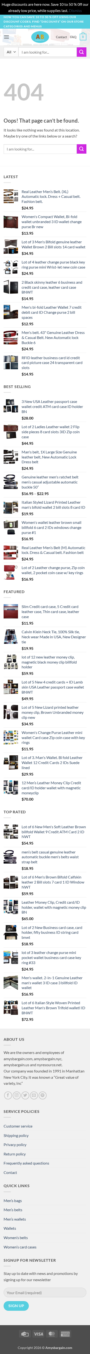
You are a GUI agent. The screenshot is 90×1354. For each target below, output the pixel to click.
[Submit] (81, 52)
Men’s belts (13, 1209)
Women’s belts (16, 1237)
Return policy (15, 1154)
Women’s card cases (20, 1247)
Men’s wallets (15, 1219)
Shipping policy (16, 1135)
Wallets (10, 1228)
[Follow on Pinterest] (43, 1095)
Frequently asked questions (26, 1163)
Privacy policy (15, 1144)
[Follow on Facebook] (8, 1095)
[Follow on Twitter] (25, 1095)
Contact (61, 37)
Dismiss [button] (75, 10)
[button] (6, 37)
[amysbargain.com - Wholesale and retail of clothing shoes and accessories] (40, 37)
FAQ (73, 37)
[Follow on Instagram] (17, 1095)
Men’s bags (13, 1200)
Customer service (18, 1126)
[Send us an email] (34, 1095)
